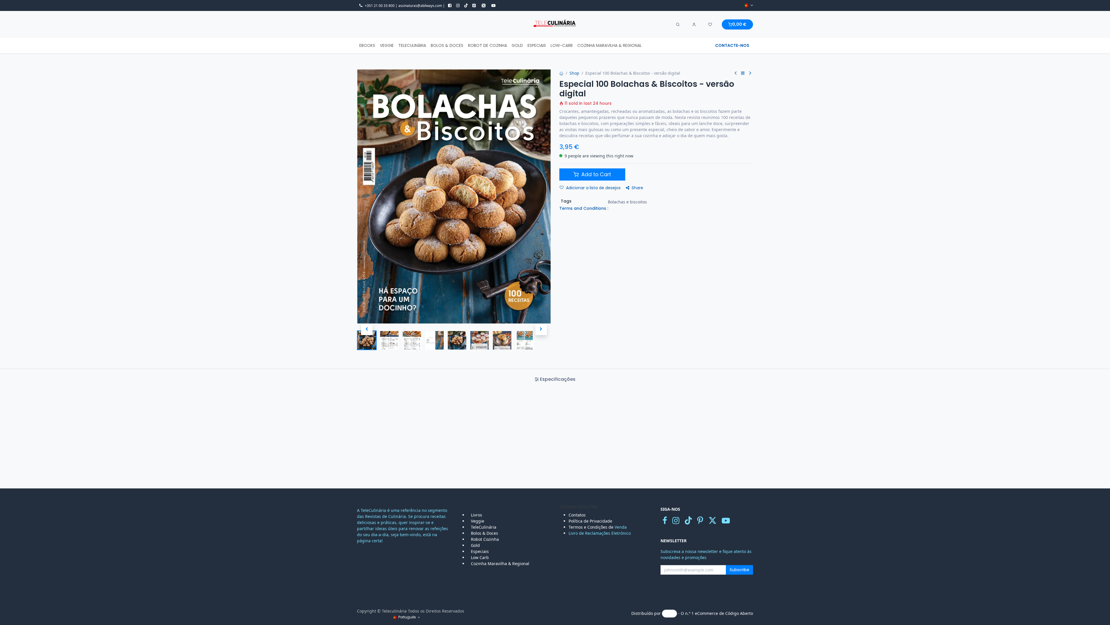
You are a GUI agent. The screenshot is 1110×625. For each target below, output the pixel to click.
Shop (574, 73)
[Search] (677, 24)
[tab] (555, 379)
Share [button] (637, 188)
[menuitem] (367, 45)
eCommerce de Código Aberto (724, 613)
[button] (366, 329)
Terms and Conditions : (583, 208)
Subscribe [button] (739, 570)
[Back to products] (742, 73)
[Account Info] (694, 24)
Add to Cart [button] (595, 174)
